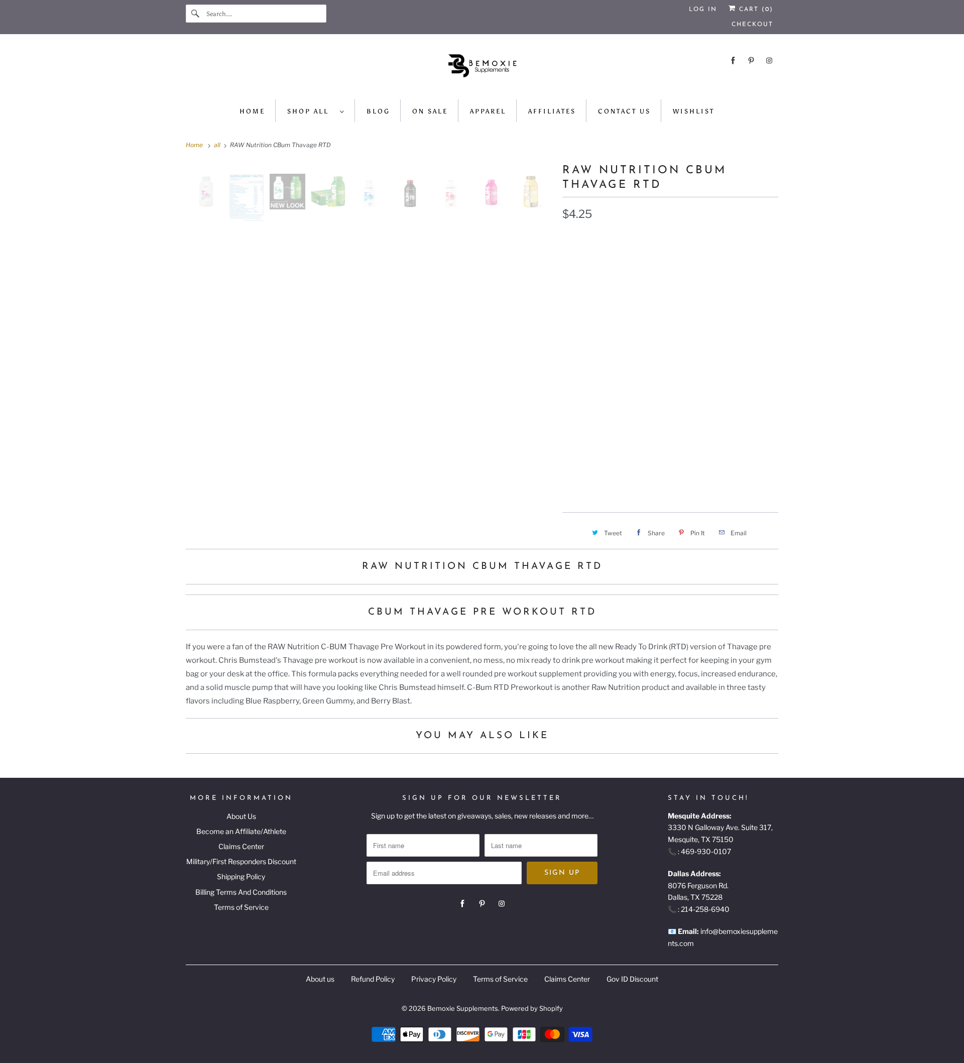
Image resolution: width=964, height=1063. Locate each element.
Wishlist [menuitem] (693, 111)
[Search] (196, 14)
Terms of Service (241, 907)
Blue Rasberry (596, 261)
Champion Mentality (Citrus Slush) (634, 284)
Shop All (311, 111)
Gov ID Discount (632, 979)
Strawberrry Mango (700, 379)
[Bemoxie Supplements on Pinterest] (751, 60)
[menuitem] (316, 110)
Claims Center (241, 846)
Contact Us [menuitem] (624, 111)
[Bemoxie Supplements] (482, 69)
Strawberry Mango (606, 379)
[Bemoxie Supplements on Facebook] (733, 60)
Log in (703, 10)
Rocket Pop (590, 402)
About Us (241, 816)
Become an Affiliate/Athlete (241, 831)
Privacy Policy (433, 979)
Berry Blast (676, 355)
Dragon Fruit (593, 331)
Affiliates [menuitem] (552, 111)
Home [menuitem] (252, 111)
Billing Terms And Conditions (241, 892)
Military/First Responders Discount (241, 861)
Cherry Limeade (598, 308)
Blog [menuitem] (378, 111)
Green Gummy (660, 331)
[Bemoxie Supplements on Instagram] (769, 60)
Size (569, 425)
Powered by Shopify (532, 1008)
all (218, 145)
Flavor (573, 239)
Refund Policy (373, 979)
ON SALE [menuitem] (430, 111)
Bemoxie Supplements (462, 1008)
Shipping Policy (241, 876)
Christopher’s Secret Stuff (698, 308)
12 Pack (636, 447)
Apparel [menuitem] (488, 111)
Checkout (752, 25)
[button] (670, 479)
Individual (587, 447)
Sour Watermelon (602, 355)
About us (320, 979)
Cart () (754, 10)
